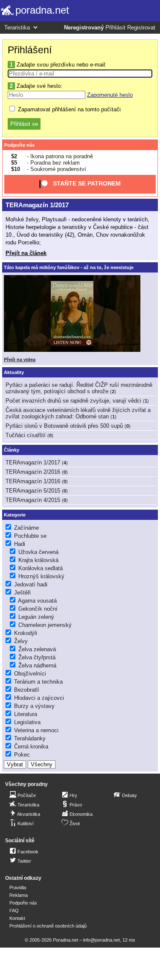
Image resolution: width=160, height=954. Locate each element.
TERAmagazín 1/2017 (37, 205)
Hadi (19, 544)
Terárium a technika (38, 682)
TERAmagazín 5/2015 (33, 490)
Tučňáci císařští (26, 435)
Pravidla (17, 887)
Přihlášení (30, 49)
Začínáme (26, 528)
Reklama (18, 895)
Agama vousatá (37, 600)
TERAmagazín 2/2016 (33, 472)
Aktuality (14, 372)
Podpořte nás (19, 145)
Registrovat (141, 28)
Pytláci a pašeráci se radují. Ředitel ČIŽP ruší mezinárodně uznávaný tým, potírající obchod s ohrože (79, 388)
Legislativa (27, 722)
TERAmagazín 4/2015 (33, 500)
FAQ (14, 910)
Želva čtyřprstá (36, 657)
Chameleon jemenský (45, 625)
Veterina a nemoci (36, 730)
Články (11, 449)
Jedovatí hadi (30, 584)
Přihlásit (115, 28)
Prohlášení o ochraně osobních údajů (48, 925)
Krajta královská (38, 560)
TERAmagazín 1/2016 (33, 481)
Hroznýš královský (41, 576)
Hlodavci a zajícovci (39, 698)
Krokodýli (25, 633)
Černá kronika (31, 746)
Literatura (25, 714)
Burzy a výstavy (34, 706)
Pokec (22, 754)
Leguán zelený (36, 617)
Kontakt (17, 918)
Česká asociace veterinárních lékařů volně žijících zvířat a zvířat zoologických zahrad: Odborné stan (78, 413)
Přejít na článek (26, 253)
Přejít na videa (19, 359)
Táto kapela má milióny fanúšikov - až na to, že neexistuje (69, 267)
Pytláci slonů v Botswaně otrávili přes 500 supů (64, 426)
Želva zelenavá (37, 649)
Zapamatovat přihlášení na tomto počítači (68, 109)
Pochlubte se (30, 536)
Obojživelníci (30, 673)
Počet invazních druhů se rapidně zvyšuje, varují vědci (73, 400)
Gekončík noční (38, 609)
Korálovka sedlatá (40, 568)
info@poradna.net (101, 939)
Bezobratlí (26, 690)
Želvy (21, 641)
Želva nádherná (37, 665)
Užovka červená (38, 552)
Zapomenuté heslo (110, 95)
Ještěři (22, 592)
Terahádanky (30, 738)
